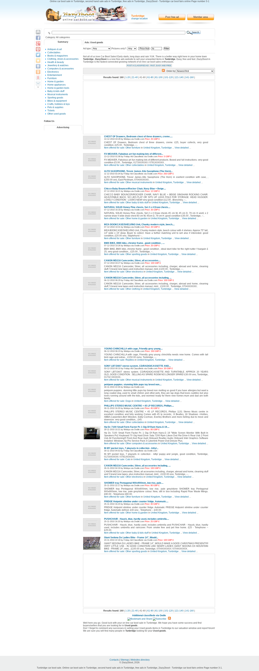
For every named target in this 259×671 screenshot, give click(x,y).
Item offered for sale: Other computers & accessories (131, 443)
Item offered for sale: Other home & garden (126, 218)
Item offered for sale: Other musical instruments (128, 182)
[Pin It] (38, 49)
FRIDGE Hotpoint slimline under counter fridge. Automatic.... (136, 501)
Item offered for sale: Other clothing (122, 289)
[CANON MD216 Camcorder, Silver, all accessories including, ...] (92, 290)
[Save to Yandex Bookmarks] (38, 77)
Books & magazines (57, 55)
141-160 (189, 77)
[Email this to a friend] (38, 83)
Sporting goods (55, 97)
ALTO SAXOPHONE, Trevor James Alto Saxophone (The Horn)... (138, 171)
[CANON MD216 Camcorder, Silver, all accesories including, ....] (92, 478)
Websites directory (140, 659)
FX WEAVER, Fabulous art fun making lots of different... (133, 154)
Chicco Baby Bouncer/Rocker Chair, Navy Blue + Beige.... (135, 188)
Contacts (114, 659)
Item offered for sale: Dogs (117, 401)
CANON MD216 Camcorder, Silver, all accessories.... (132, 260)
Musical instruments (57, 94)
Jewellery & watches (57, 65)
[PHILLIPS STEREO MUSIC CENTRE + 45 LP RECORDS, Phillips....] (92, 418)
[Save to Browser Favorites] (38, 60)
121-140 (179, 77)
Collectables (53, 52)
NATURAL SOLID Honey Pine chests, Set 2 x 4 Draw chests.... (137, 207)
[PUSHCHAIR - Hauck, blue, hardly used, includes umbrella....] (92, 531)
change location (139, 18)
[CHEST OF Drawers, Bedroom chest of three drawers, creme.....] (92, 149)
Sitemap (125, 659)
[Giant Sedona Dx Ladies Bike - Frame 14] (92, 550)
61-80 (150, 77)
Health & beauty (55, 62)
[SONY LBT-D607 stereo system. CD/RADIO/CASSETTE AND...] (92, 378)
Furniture (52, 78)
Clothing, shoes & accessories (62, 59)
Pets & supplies (55, 107)
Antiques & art (54, 49)
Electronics (53, 72)
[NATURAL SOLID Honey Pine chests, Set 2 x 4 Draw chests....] (92, 219)
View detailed (182, 147)
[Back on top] (38, 32)
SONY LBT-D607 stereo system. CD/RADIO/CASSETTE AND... (137, 366)
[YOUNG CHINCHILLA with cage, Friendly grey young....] (92, 361)
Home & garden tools (58, 88)
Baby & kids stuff (55, 91)
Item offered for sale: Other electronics (123, 271)
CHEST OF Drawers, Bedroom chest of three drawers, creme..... (138, 136)
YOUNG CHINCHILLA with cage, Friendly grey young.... (133, 348)
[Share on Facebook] (38, 37)
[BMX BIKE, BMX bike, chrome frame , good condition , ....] (92, 255)
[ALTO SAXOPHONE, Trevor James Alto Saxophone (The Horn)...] (92, 184)
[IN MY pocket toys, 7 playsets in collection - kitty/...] (92, 461)
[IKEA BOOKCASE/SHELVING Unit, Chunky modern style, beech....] (92, 237)
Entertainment (54, 75)
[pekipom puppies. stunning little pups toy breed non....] (92, 397)
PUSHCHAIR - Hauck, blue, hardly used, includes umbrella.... (136, 519)
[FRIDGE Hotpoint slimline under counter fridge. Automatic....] (92, 514)
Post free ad (172, 17)
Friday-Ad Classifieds (134, 156)
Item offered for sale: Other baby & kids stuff (126, 202)
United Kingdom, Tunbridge (157, 147)
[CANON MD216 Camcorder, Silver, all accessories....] (92, 273)
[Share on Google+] (38, 43)
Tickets (51, 110)
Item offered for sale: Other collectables (124, 165)
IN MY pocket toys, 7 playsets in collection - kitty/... (131, 448)
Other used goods (56, 113)
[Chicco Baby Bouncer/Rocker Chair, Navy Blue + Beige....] (92, 201)
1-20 (127, 77)
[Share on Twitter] (38, 55)
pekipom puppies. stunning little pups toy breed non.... (133, 384)
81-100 (158, 77)
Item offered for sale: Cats (117, 459)
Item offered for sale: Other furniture (122, 147)
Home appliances (56, 84)
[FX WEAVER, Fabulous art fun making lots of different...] (92, 166)
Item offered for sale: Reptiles (119, 360)
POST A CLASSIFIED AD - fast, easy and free (149, 65)
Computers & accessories (60, 68)
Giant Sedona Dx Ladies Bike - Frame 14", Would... (131, 537)
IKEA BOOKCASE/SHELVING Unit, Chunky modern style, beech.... (139, 224)
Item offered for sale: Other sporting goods (125, 254)
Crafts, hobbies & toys (58, 104)
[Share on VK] (38, 66)
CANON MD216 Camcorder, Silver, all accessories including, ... (137, 277)
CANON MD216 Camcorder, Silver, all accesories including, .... (137, 465)
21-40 (135, 77)
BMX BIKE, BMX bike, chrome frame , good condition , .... (134, 243)
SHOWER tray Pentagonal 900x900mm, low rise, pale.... (133, 483)
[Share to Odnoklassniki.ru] (38, 72)
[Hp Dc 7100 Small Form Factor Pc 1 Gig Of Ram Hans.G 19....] (92, 439)
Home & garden (55, 81)
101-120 (168, 77)
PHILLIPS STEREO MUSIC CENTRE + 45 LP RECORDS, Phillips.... (139, 405)
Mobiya (127, 139)
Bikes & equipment (57, 101)
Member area (200, 17)
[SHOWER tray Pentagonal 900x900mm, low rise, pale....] (92, 495)
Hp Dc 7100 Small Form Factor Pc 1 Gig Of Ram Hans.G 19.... (136, 427)
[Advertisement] (65, 142)
